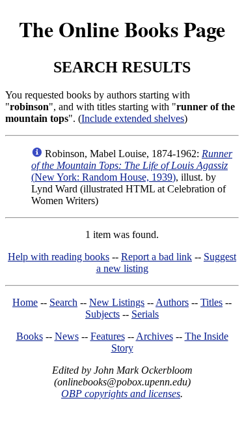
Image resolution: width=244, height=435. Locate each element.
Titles (211, 302)
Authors (172, 302)
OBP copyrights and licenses (120, 393)
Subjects (102, 314)
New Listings (116, 302)
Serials (145, 314)
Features (107, 336)
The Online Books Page (122, 29)
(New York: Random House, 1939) (131, 165)
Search (63, 302)
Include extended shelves (132, 118)
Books (29, 336)
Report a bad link (156, 256)
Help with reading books (58, 256)
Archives (154, 336)
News (67, 336)
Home (25, 302)
